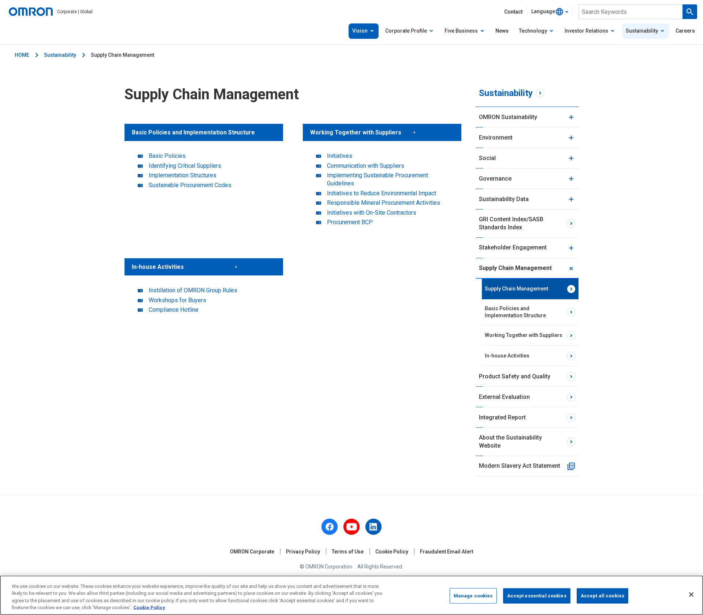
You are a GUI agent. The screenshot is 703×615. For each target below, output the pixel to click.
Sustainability (60, 55)
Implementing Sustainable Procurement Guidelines (377, 179)
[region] (351, 595)
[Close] (691, 594)
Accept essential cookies (536, 596)
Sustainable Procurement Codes (190, 185)
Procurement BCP (350, 222)
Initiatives (339, 155)
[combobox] (550, 11)
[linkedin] (373, 527)
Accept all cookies (602, 596)
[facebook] (329, 527)
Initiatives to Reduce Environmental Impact (381, 193)
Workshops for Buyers (177, 300)
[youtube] (351, 527)
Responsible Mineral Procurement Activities (383, 202)
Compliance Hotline (173, 309)
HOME (22, 55)
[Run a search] (689, 11)
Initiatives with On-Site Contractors (371, 212)
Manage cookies (473, 596)
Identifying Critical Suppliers (185, 165)
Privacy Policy (303, 552)
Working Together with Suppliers (355, 132)
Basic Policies (167, 155)
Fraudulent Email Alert (446, 552)
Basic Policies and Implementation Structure (193, 132)
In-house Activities (158, 266)
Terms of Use (348, 552)
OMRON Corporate (252, 552)
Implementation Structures (182, 175)
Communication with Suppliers (365, 165)
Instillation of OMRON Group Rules (193, 290)
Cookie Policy (391, 552)
